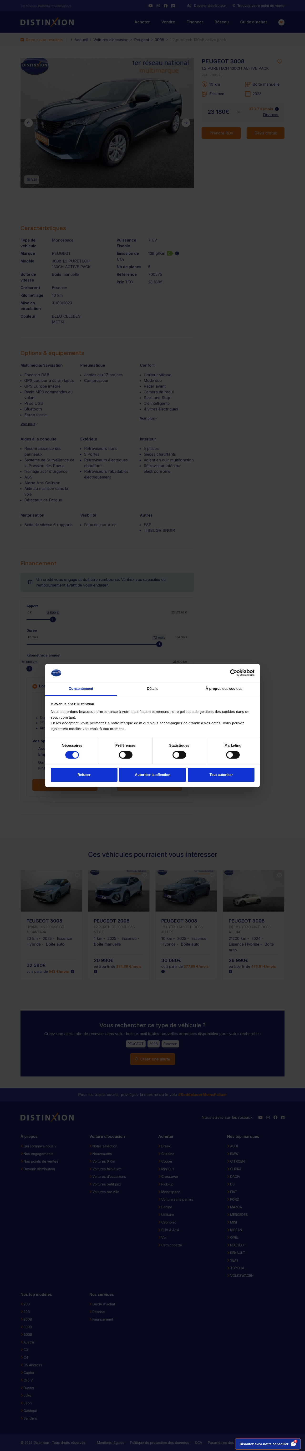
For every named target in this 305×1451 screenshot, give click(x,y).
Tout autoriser (221, 775)
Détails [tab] (152, 688)
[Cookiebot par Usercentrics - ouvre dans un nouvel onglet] (233, 672)
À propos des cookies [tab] (224, 688)
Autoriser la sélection (152, 775)
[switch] (125, 755)
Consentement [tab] (81, 688)
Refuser (84, 775)
